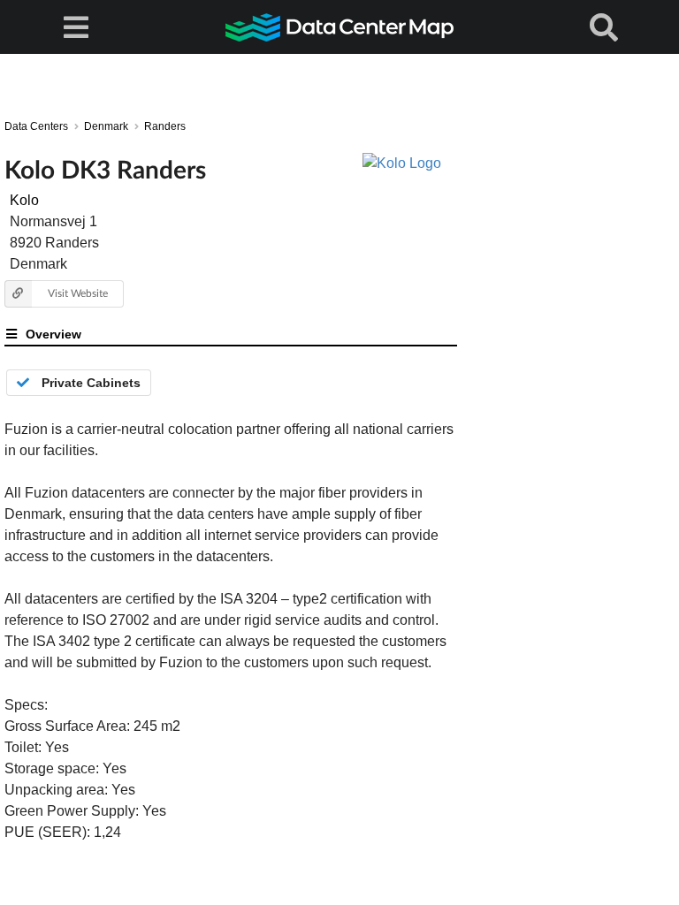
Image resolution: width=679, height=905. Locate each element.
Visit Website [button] (78, 293)
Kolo (24, 200)
